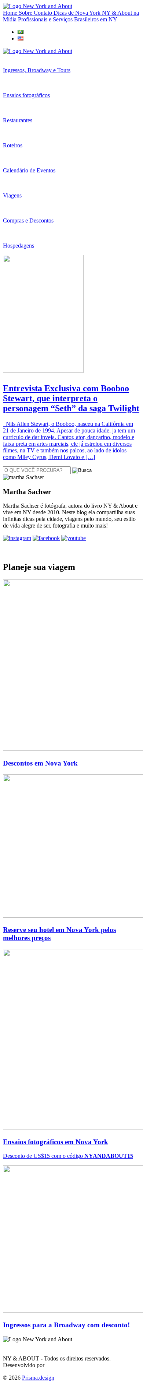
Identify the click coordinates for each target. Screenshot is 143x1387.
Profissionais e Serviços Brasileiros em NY (67, 19)
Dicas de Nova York (78, 13)
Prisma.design (38, 1377)
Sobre (26, 13)
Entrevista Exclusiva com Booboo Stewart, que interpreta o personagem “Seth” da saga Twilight (71, 398)
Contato (44, 13)
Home (11, 13)
